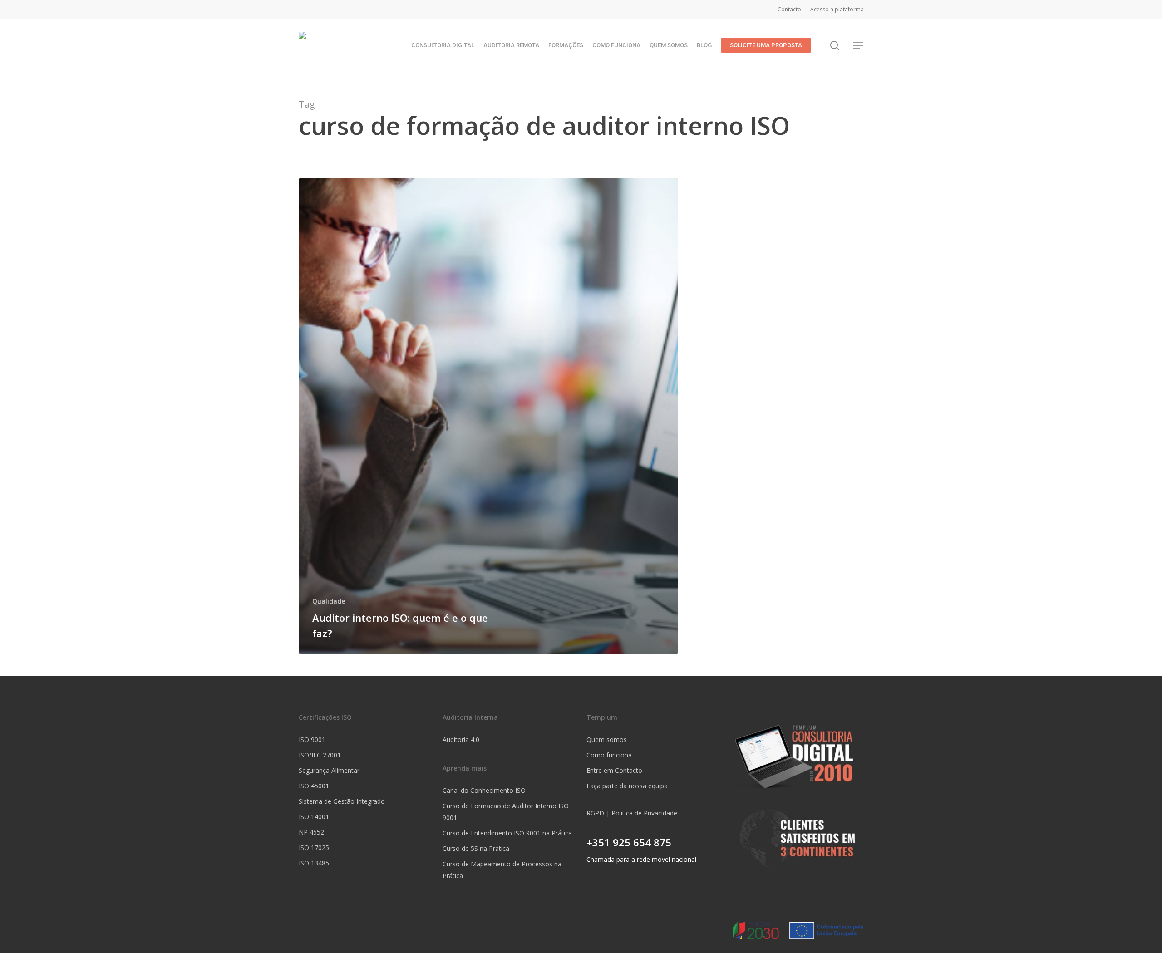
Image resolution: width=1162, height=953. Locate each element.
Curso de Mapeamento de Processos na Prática (502, 870)
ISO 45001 (314, 785)
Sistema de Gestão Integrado (342, 801)
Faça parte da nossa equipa (627, 785)
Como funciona (609, 755)
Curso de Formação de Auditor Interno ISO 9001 (506, 811)
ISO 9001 (312, 739)
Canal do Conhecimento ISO (484, 790)
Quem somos (606, 739)
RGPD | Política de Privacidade (631, 813)
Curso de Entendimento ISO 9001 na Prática (507, 833)
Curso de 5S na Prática (476, 848)
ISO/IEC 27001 (320, 755)
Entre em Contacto (614, 770)
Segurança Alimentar (329, 770)
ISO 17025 (314, 847)
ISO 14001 (314, 816)
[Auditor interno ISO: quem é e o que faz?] (489, 416)
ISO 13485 (314, 863)
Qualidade (328, 601)
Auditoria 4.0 (461, 739)
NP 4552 (311, 832)
